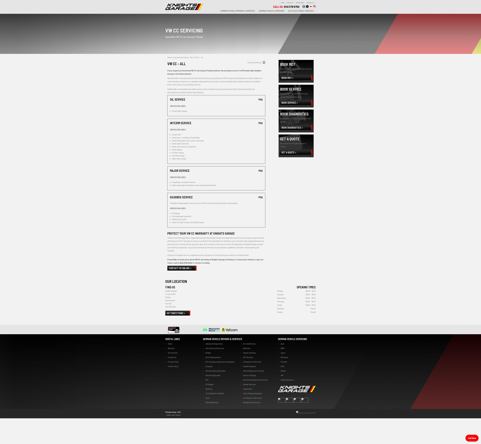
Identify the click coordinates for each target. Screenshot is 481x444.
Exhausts (209, 366)
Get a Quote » (288, 152)
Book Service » (289, 102)
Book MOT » (287, 77)
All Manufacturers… (288, 380)
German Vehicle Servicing (271, 11)
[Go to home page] (184, 7)
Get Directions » (176, 313)
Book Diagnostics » (292, 127)
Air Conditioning (249, 344)
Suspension (247, 389)
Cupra (283, 353)
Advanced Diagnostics (214, 344)
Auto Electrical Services (301, 11)
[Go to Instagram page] (314, 6)
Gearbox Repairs (249, 366)
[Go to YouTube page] (310, 6)
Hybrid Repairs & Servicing (253, 371)
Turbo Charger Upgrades (252, 393)
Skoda (283, 371)
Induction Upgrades (213, 375)
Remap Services (249, 384)
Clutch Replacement (213, 357)
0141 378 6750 (286, 6)
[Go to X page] (307, 6)
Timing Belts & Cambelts (215, 393)
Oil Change (210, 384)
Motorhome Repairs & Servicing (255, 380)
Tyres (208, 398)
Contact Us (310, 3)
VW (282, 375)
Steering (209, 389)
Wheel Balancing (212, 402)
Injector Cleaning (249, 375)
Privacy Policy (173, 362)
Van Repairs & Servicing (252, 398)
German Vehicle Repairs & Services (237, 11)
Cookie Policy (173, 366)
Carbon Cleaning (249, 353)
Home (282, 3)
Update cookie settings (173, 415)
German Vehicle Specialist (215, 371)
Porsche (284, 362)
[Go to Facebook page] (303, 6)
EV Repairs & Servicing (252, 362)
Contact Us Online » (180, 268)
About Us (290, 3)
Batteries (246, 348)
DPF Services (248, 357)
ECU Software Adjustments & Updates (220, 362)
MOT (207, 380)
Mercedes (284, 357)
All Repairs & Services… (252, 402)
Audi (282, 344)
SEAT (282, 366)
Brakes (208, 353)
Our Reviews (300, 3)
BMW (282, 348)
